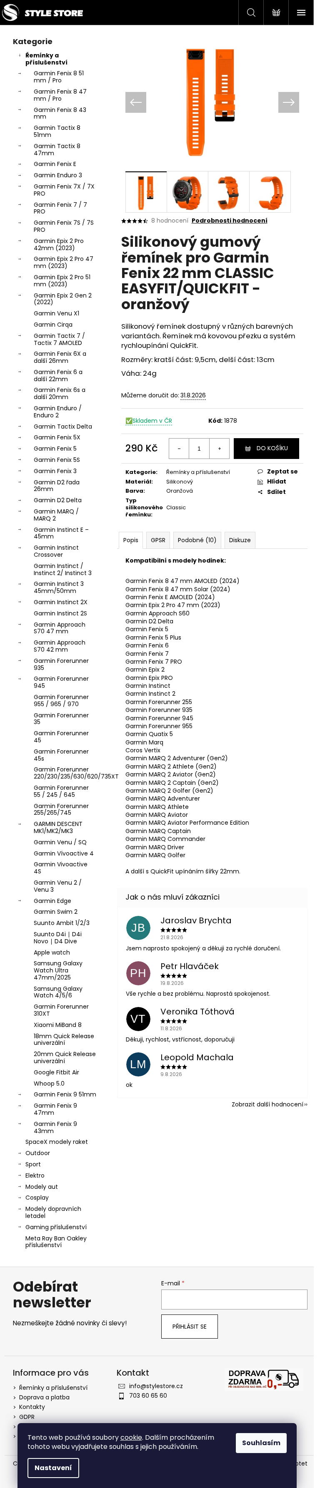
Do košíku (272, 448)
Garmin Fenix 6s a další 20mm (59, 393)
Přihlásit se (189, 1326)
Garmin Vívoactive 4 (64, 853)
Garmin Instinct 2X (61, 602)
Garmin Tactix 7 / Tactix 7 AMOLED (59, 339)
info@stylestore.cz (156, 1386)
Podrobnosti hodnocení (230, 221)
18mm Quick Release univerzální (64, 1039)
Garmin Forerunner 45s (61, 755)
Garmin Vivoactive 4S (61, 867)
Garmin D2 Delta (58, 500)
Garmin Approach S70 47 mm (59, 628)
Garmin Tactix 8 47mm (57, 149)
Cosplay (37, 1197)
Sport (33, 1164)
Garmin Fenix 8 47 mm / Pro (60, 95)
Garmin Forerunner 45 (61, 736)
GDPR (27, 1417)
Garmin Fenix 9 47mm (55, 1109)
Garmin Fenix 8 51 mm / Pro (59, 76)
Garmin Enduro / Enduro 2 (58, 411)
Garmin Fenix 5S (57, 460)
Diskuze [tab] (240, 540)
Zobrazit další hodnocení (267, 1104)
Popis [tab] (130, 540)
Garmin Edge (52, 901)
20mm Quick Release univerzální (65, 1057)
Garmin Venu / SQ (60, 842)
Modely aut (41, 1187)
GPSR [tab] (158, 540)
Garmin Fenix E (55, 164)
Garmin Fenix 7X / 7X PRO (64, 190)
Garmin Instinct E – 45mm (61, 533)
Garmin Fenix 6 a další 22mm (58, 375)
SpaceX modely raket (56, 1142)
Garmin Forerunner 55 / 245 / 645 (61, 791)
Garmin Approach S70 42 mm (59, 646)
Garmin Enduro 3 (58, 175)
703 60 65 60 (148, 1395)
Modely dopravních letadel (53, 1212)
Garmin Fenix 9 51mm (65, 1094)
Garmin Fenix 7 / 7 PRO (60, 208)
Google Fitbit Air (56, 1072)
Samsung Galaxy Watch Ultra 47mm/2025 (58, 970)
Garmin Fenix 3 (55, 471)
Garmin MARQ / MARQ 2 (56, 515)
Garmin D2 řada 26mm (57, 486)
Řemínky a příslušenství (46, 59)
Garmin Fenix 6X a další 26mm (60, 357)
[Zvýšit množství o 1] (219, 449)
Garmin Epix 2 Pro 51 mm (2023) (62, 280)
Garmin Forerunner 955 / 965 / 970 (61, 700)
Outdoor (37, 1153)
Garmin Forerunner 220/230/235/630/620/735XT (67, 773)
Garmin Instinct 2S (60, 613)
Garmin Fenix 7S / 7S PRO (64, 226)
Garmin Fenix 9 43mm (55, 1127)
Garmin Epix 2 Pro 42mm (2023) (59, 244)
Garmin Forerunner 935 (61, 664)
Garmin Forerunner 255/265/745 (61, 809)
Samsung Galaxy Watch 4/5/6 (58, 992)
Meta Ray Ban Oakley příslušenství (56, 1242)
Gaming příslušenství (56, 1227)
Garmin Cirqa (53, 324)
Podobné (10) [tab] (197, 540)
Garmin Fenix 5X (57, 437)
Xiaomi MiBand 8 (58, 1025)
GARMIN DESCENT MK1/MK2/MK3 (58, 827)
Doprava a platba (44, 1397)
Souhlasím (261, 1443)
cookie (131, 1437)
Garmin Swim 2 (56, 912)
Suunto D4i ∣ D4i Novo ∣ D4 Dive (58, 937)
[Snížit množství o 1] (179, 449)
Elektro (35, 1175)
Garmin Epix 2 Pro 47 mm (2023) (63, 262)
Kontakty (32, 1407)
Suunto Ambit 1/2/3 (62, 923)
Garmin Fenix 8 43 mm (60, 113)
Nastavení (53, 1468)
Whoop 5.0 (49, 1083)
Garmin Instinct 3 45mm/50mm (59, 587)
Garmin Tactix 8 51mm (57, 131)
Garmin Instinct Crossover (56, 551)
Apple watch (52, 952)
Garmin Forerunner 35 (61, 719)
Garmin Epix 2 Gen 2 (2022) (63, 299)
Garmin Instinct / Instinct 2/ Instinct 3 (63, 569)
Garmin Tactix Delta (63, 426)
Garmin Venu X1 (56, 313)
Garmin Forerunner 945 (61, 682)
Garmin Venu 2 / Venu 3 (58, 886)
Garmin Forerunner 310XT (61, 1010)
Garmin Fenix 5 (55, 448)
